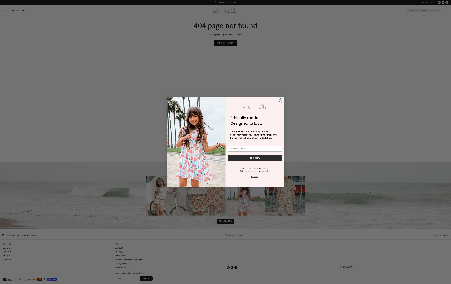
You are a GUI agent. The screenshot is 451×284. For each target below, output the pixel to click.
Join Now (255, 158)
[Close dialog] (281, 100)
